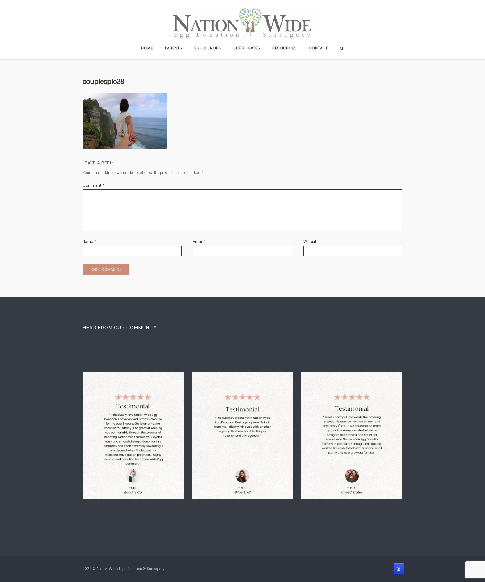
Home (147, 48)
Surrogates (247, 48)
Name (89, 241)
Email (199, 241)
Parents (173, 48)
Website (311, 241)
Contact (318, 48)
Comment (93, 185)
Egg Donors (207, 48)
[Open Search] (341, 48)
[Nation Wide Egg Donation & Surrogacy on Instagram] (398, 569)
